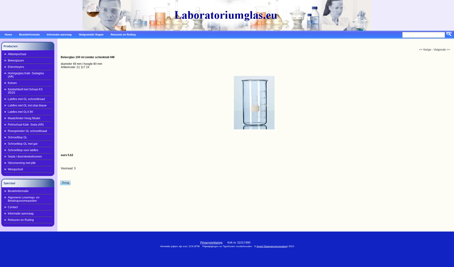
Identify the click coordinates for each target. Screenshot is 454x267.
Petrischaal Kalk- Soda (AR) (26, 124)
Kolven (12, 83)
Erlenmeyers (16, 67)
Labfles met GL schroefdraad (26, 99)
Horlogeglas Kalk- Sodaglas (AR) (26, 75)
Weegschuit (15, 169)
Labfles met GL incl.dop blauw (27, 105)
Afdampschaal (17, 54)
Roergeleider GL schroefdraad (27, 131)
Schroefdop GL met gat (22, 143)
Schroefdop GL (17, 137)
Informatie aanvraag (21, 213)
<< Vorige (425, 49)
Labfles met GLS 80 (20, 112)
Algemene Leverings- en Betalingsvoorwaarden (23, 199)
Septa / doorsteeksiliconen (25, 156)
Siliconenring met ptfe (22, 163)
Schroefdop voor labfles (23, 150)
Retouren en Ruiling (21, 220)
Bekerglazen (16, 60)
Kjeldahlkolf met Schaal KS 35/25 (25, 91)
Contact (13, 207)
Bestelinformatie (18, 191)
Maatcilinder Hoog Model (24, 118)
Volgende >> (442, 49)
